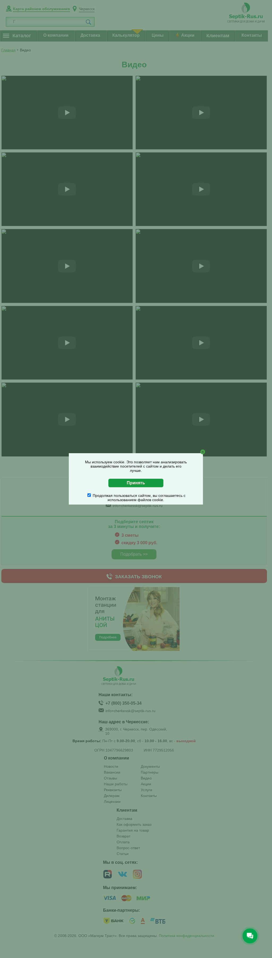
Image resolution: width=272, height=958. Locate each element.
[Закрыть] (202, 451)
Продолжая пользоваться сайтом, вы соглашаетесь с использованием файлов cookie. (139, 497)
